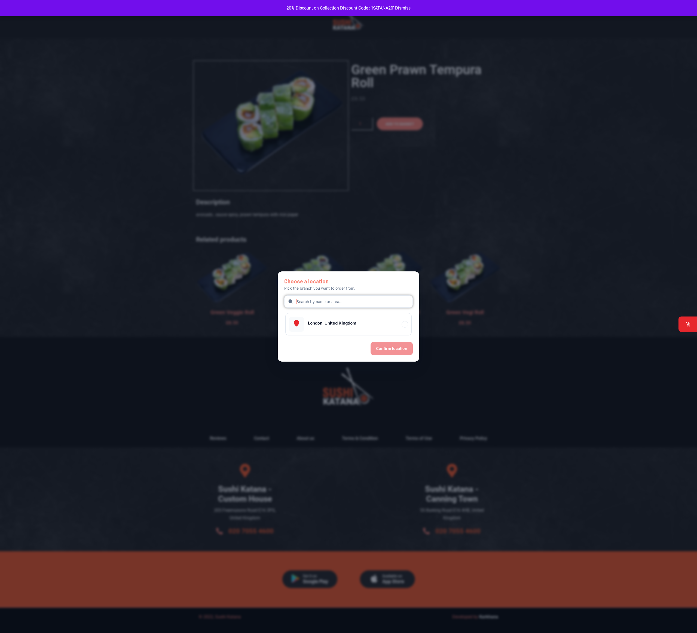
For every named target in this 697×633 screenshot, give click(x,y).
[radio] (348, 324)
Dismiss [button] (403, 8)
